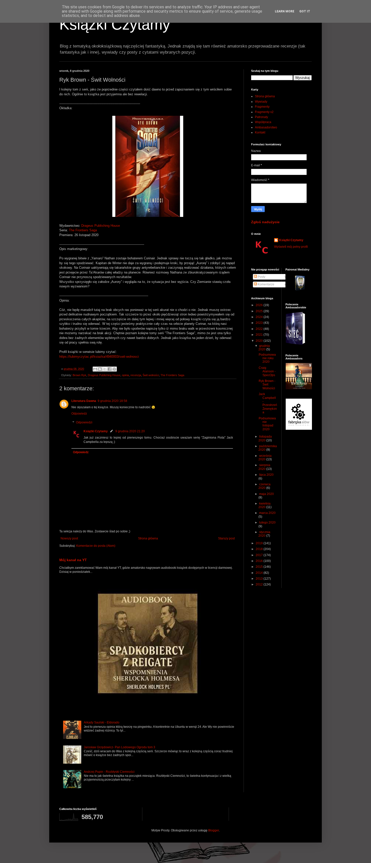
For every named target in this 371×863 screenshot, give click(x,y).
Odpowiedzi (84, 422)
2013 (259, 578)
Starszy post (226, 538)
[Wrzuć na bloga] (99, 369)
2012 (259, 584)
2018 (259, 549)
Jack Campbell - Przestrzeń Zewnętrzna (268, 403)
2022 (259, 329)
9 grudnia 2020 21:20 (130, 431)
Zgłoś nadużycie (265, 222)
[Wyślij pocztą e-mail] (95, 369)
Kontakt (260, 132)
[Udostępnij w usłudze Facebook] (109, 369)
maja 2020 (266, 494)
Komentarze (265, 284)
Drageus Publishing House (100, 226)
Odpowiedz (79, 413)
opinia (125, 375)
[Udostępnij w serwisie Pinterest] (114, 369)
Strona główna (148, 538)
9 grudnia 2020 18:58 (112, 401)
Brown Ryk (79, 375)
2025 (259, 311)
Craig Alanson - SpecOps (267, 371)
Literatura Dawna (83, 401)
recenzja (135, 375)
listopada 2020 (265, 438)
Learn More (284, 11)
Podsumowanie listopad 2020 (267, 424)
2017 (259, 555)
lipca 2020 (266, 474)
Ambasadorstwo (266, 127)
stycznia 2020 (264, 533)
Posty (261, 277)
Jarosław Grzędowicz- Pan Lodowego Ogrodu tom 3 (119, 747)
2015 (259, 567)
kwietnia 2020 (264, 505)
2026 (259, 305)
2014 (259, 573)
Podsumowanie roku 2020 (267, 358)
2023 (259, 323)
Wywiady (261, 101)
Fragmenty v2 (264, 112)
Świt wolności (151, 375)
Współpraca (263, 122)
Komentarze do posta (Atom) (95, 546)
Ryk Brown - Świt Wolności (267, 384)
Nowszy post (69, 538)
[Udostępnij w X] (104, 369)
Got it (304, 11)
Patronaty (261, 117)
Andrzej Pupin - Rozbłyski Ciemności (109, 772)
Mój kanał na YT (73, 560)
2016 (259, 561)
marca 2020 (267, 513)
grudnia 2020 (264, 347)
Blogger (213, 830)
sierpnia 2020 (264, 466)
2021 (259, 334)
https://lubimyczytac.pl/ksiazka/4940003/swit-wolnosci (99, 356)
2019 (259, 543)
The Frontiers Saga (83, 230)
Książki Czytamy (114, 24)
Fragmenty (262, 106)
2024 (259, 317)
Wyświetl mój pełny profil (291, 246)
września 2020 (265, 457)
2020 (259, 341)
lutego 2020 (267, 522)
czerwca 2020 (264, 486)
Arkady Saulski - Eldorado (101, 722)
